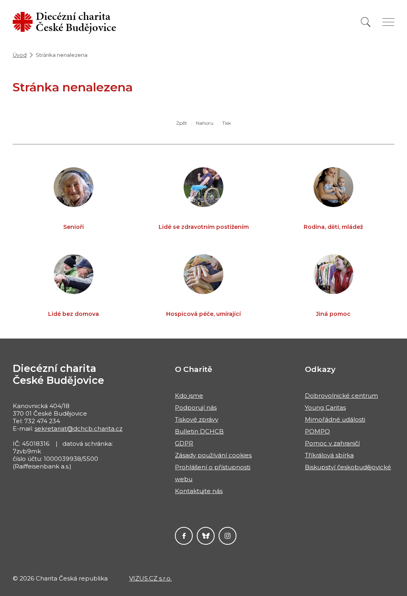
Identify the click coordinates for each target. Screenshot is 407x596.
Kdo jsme (189, 395)
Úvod (20, 55)
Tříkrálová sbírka (329, 455)
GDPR (184, 443)
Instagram (227, 536)
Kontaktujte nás (199, 491)
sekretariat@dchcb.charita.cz (78, 428)
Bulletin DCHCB (199, 431)
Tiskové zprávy (196, 419)
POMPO (317, 431)
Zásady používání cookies (213, 455)
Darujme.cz (206, 536)
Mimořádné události (335, 419)
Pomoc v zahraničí (332, 443)
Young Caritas (325, 407)
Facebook (184, 536)
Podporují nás (196, 407)
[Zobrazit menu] (388, 22)
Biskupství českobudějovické (348, 467)
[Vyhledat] (365, 22)
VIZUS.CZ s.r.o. (150, 578)
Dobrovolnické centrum (341, 395)
